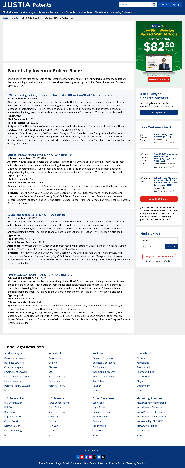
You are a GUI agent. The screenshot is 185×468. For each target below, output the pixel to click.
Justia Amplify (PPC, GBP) (150, 421)
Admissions (143, 362)
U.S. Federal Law (14, 398)
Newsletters (101, 12)
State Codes (54, 407)
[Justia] (16, 4)
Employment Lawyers (15, 372)
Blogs (140, 381)
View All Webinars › (159, 198)
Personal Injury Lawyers (17, 385)
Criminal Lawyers (13, 367)
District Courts (12, 425)
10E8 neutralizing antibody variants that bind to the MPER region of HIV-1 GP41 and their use (59, 95)
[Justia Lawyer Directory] (107, 457)
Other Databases (103, 398)
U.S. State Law (57, 398)
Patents (14, 18)
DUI (50, 372)
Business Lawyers (14, 362)
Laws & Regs (85, 12)
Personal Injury (56, 385)
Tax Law (96, 385)
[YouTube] (82, 457)
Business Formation (103, 358)
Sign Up (176, 5)
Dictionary (142, 358)
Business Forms (101, 412)
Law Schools (68, 12)
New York (53, 425)
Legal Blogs (98, 407)
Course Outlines (145, 372)
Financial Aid (143, 367)
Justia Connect (46, 463)
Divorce (52, 367)
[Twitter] (103, 457)
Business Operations (103, 362)
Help (85, 463)
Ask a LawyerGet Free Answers (154, 96)
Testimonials (144, 430)
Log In (164, 5)
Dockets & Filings (13, 430)
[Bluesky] (99, 457)
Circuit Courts (11, 421)
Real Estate (98, 381)
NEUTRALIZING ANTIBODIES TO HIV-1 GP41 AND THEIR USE (39, 155)
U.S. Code (9, 407)
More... (8, 390)
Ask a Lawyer (28, 12)
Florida (52, 421)
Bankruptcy (54, 358)
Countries (97, 430)
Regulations (10, 412)
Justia (5, 18)
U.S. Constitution (13, 402)
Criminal (52, 362)
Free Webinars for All (156, 127)
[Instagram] (90, 457)
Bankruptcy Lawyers (15, 358)
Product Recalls (100, 416)
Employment (99, 367)
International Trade (103, 376)
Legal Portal (62, 463)
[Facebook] (86, 457)
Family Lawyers (12, 381)
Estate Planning (56, 376)
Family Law (54, 381)
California (53, 416)
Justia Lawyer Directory (149, 407)
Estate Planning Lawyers (17, 376)
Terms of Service (98, 463)
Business (98, 353)
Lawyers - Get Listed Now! (159, 256)
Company (76, 463)
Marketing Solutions (122, 12)
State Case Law (56, 412)
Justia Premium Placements (151, 412)
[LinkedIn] (78, 457)
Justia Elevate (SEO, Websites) (153, 416)
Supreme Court (12, 416)
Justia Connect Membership (152, 402)
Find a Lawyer (10, 12)
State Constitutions (58, 402)
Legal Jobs (98, 402)
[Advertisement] (68, 41)
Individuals (55, 353)
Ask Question (159, 112)
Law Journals (144, 376)
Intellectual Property (103, 372)
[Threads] (94, 457)
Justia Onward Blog (147, 425)
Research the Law (48, 12)
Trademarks (99, 425)
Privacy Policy (116, 463)
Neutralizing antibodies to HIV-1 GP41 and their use (36, 214)
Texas (51, 430)
